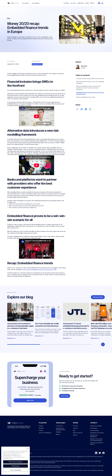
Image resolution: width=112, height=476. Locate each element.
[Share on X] (90, 109)
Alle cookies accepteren (15, 461)
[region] (15, 461)
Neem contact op (77, 432)
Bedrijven (41, 428)
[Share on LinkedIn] (86, 109)
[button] (66, 3)
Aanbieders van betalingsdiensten (60, 429)
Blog (74, 430)
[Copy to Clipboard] (77, 109)
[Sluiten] (28, 449)
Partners (41, 426)
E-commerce (59, 426)
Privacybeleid (93, 428)
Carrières (75, 428)
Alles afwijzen (15, 466)
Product (41, 430)
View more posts (98, 297)
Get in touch (64, 396)
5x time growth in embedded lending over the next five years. (39, 269)
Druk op (75, 435)
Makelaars (58, 432)
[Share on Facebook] (81, 109)
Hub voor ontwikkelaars (45, 432)
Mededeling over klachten (97, 432)
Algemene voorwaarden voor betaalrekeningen (96, 439)
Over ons (75, 426)
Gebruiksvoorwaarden (96, 426)
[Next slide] (103, 344)
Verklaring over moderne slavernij (96, 443)
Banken (58, 434)
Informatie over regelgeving (94, 435)
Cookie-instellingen (15, 470)
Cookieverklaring (94, 430)
